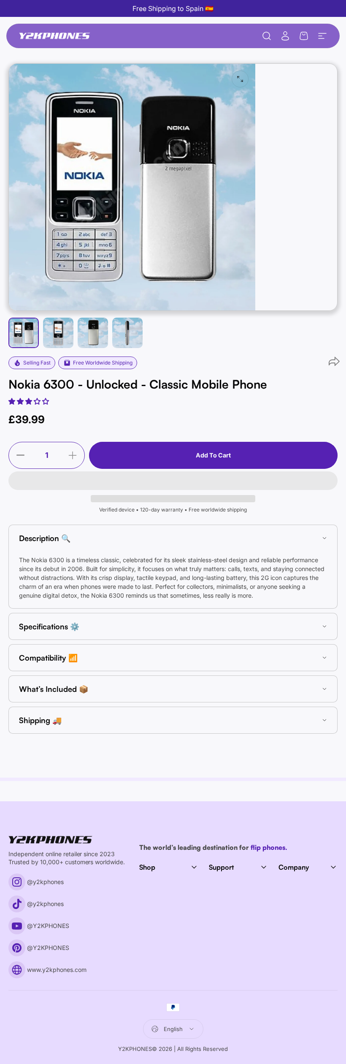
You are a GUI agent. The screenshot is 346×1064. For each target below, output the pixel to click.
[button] (29, 401)
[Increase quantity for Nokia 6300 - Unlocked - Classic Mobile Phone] (74, 455)
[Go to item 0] (23, 333)
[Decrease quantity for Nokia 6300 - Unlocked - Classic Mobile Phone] (18, 455)
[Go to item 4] (127, 333)
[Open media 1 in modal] (240, 79)
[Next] (183, 200)
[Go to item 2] (58, 333)
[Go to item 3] (93, 333)
